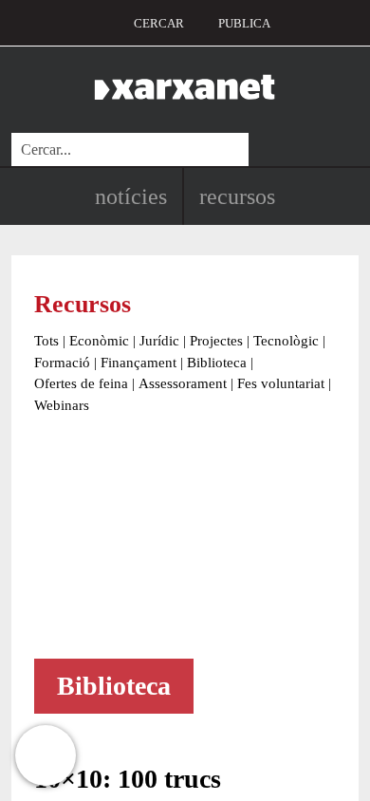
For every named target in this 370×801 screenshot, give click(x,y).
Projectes (216, 340)
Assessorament (183, 383)
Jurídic (159, 340)
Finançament (138, 362)
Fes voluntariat (280, 383)
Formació (62, 362)
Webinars (61, 405)
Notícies (131, 196)
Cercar (159, 23)
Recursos (237, 196)
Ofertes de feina (81, 383)
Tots (46, 340)
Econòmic (99, 340)
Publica (244, 23)
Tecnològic (286, 340)
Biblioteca (217, 362)
